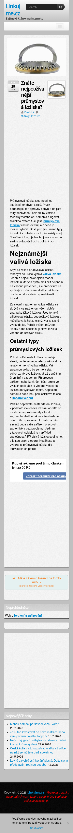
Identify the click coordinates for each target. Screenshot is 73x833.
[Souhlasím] (68, 823)
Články (25, 116)
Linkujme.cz (13, 9)
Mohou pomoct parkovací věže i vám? (34, 724)
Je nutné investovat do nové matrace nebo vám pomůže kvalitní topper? (37, 734)
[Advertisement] (36, 159)
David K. (29, 112)
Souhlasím (36, 828)
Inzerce (36, 116)
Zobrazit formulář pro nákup (46, 476)
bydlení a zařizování (28, 615)
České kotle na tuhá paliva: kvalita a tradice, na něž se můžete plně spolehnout (38, 750)
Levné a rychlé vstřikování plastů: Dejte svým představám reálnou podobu (39, 762)
